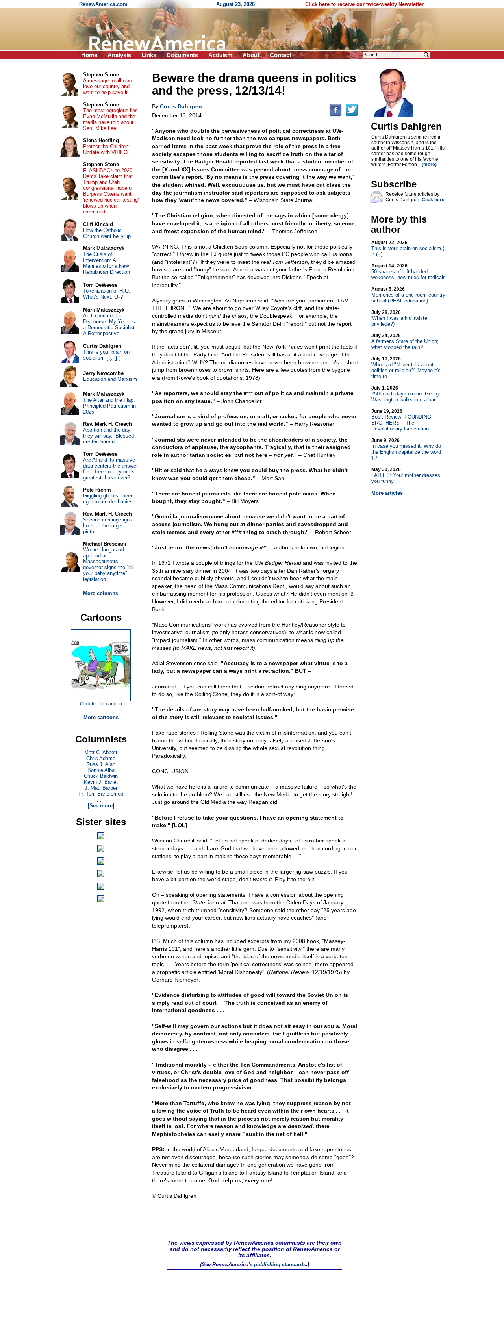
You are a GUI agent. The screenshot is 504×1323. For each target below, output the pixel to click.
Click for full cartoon (101, 704)
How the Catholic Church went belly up (107, 233)
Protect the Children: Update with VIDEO (106, 149)
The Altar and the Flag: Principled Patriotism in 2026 (109, 406)
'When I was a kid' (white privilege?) (399, 318)
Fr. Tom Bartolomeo (100, 794)
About (251, 55)
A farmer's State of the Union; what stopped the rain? (405, 341)
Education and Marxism (110, 379)
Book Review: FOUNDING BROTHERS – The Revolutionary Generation (401, 420)
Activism (220, 55)
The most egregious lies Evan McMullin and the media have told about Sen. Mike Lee (110, 119)
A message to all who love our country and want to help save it (107, 86)
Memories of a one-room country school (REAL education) (408, 295)
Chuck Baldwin (101, 776)
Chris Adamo (100, 758)
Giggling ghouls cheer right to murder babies (108, 499)
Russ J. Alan (100, 764)
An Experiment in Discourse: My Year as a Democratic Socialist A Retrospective (109, 324)
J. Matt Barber (101, 788)
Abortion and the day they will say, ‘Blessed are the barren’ (108, 436)
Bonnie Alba (101, 770)
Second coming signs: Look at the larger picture (108, 525)
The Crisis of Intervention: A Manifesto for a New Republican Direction (106, 263)
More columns (100, 593)
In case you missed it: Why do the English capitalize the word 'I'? (406, 449)
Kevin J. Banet (101, 782)
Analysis (119, 55)
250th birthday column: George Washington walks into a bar (406, 394)
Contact (280, 55)
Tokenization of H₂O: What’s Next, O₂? (106, 294)
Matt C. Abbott (100, 752)
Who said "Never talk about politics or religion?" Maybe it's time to (406, 367)
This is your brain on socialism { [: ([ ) (407, 248)
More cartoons (101, 717)
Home (89, 55)
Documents (182, 55)
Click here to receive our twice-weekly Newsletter (364, 4)
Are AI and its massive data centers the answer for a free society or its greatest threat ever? (110, 469)
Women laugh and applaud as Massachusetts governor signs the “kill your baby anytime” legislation (109, 564)
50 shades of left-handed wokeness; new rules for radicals (408, 271)
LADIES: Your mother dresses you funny (405, 475)
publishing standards (280, 1264)
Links (148, 55)
